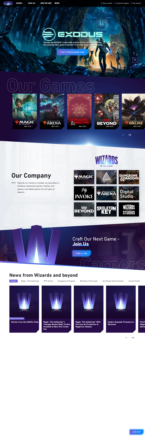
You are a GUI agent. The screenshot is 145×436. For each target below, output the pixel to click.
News (57, 3)
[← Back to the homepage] (8, 3)
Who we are (46, 3)
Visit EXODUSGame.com (72, 52)
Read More (13, 286)
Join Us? (136, 432)
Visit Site (27, 126)
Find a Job (81, 253)
